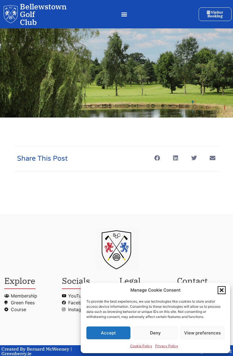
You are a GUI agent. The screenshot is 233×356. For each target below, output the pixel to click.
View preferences (202, 333)
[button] (221, 290)
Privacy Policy (166, 346)
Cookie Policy (141, 346)
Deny (155, 333)
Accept (108, 333)
